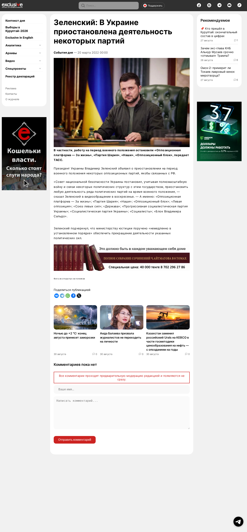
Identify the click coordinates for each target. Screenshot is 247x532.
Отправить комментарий (74, 439)
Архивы (11, 53)
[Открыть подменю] (40, 45)
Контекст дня (15, 20)
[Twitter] (79, 295)
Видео (10, 61)
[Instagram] (209, 6)
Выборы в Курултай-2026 (16, 29)
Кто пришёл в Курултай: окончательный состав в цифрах (219, 32)
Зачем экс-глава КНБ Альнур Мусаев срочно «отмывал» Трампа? (217, 52)
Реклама (10, 88)
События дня (63, 52)
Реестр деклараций (20, 76)
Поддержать (155, 5)
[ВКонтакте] (56, 295)
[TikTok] (239, 6)
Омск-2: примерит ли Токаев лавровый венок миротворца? (218, 71)
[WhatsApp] (67, 295)
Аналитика (13, 45)
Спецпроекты (15, 68)
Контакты (11, 93)
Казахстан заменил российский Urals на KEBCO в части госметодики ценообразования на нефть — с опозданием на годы (167, 341)
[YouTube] (229, 6)
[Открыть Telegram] (238, 522)
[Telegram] (219, 6)
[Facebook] (199, 6)
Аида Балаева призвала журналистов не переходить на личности (120, 337)
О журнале (12, 99)
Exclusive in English (19, 37)
